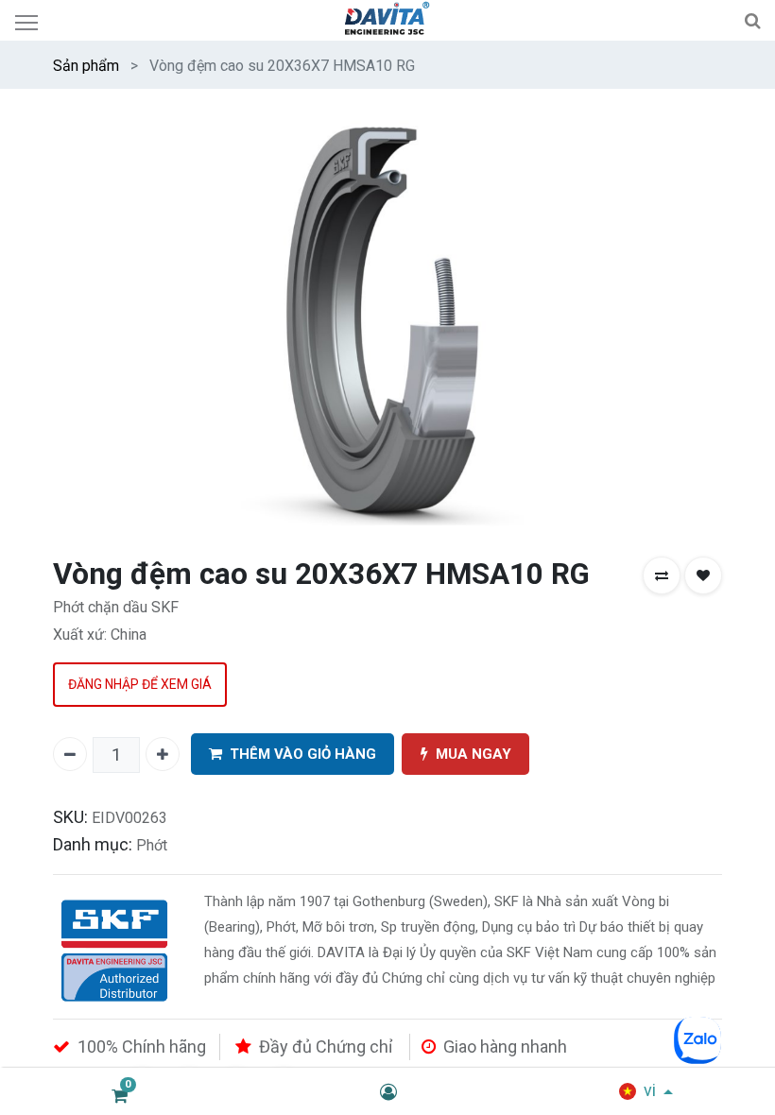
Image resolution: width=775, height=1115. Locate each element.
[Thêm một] (163, 754)
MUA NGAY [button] (473, 754)
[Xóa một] (70, 754)
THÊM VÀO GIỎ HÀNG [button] (303, 754)
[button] (661, 575)
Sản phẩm (86, 66)
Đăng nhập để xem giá (140, 684)
